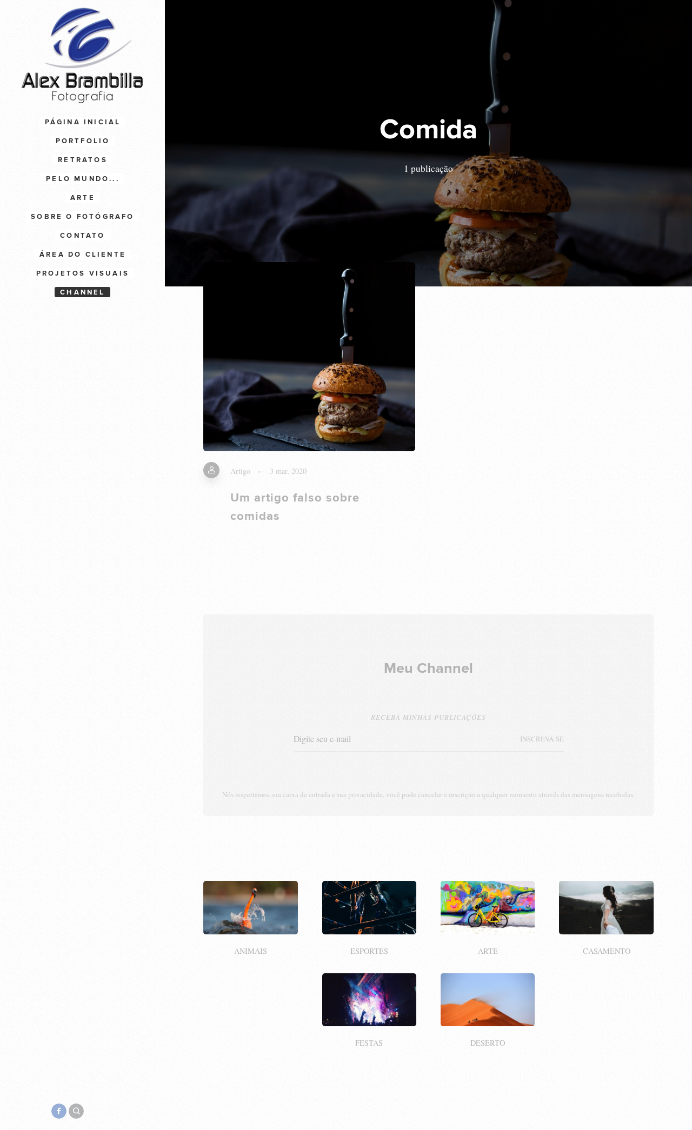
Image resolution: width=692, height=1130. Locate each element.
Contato (82, 235)
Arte (82, 197)
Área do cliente (82, 254)
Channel (82, 292)
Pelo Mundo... (82, 179)
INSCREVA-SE (542, 739)
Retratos (83, 160)
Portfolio (83, 141)
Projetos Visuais (82, 273)
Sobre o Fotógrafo (82, 216)
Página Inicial (83, 122)
